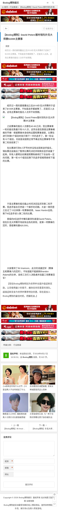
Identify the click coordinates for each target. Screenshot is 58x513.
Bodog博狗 (28, 357)
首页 (6, 7)
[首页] (54, 494)
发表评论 (49, 29)
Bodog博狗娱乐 (11, 2)
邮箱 (9, 467)
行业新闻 (13, 7)
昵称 (9, 461)
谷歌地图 (30, 501)
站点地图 (45, 497)
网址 (7, 474)
